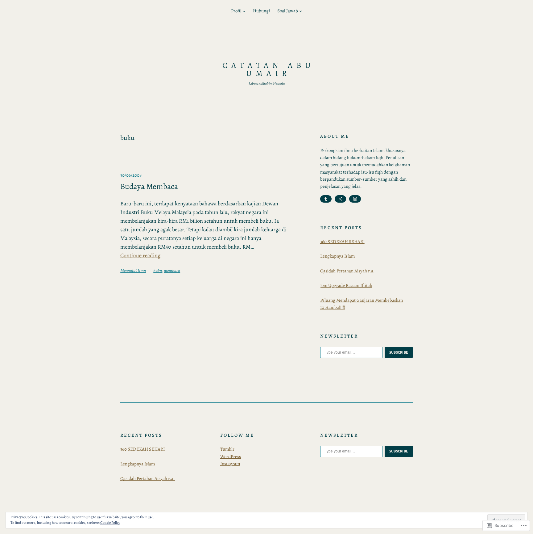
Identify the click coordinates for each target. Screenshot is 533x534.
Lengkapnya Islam (337, 256)
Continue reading (140, 255)
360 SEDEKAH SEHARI (342, 241)
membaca (172, 270)
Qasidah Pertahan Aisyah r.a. (347, 271)
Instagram (230, 463)
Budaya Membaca (149, 186)
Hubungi (261, 11)
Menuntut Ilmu (133, 270)
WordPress (230, 456)
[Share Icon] (340, 199)
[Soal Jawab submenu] (300, 11)
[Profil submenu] (244, 11)
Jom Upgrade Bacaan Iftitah (346, 285)
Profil (236, 11)
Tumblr (227, 449)
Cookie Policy (110, 522)
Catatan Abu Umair (268, 69)
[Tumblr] (326, 199)
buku (157, 270)
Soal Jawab (287, 11)
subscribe (398, 352)
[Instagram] (355, 199)
